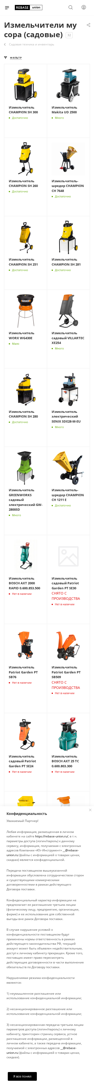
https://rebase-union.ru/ (51, 836)
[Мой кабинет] (83, 7)
